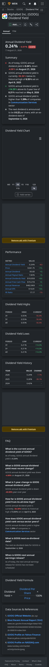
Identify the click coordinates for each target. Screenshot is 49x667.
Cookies (38, 664)
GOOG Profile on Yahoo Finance (23, 634)
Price (7, 268)
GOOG (19, 9)
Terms (21, 664)
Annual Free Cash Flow (15, 282)
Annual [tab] (6, 31)
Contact (25, 661)
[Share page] (36, 24)
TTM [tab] (14, 31)
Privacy (29, 664)
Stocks (10, 9)
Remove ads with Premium (23, 240)
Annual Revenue (12, 285)
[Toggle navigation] (4, 4)
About (13, 664)
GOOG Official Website (19, 615)
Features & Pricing (12, 661)
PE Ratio (8, 292)
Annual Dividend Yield (15, 264)
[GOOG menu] (41, 10)
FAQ (6, 664)
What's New (36, 661)
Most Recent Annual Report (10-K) (24, 620)
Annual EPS (10, 289)
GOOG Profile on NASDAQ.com (23, 642)
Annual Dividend (12, 271)
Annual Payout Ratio (14, 275)
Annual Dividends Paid (15, 278)
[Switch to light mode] (29, 4)
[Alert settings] (31, 24)
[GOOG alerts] (25, 24)
